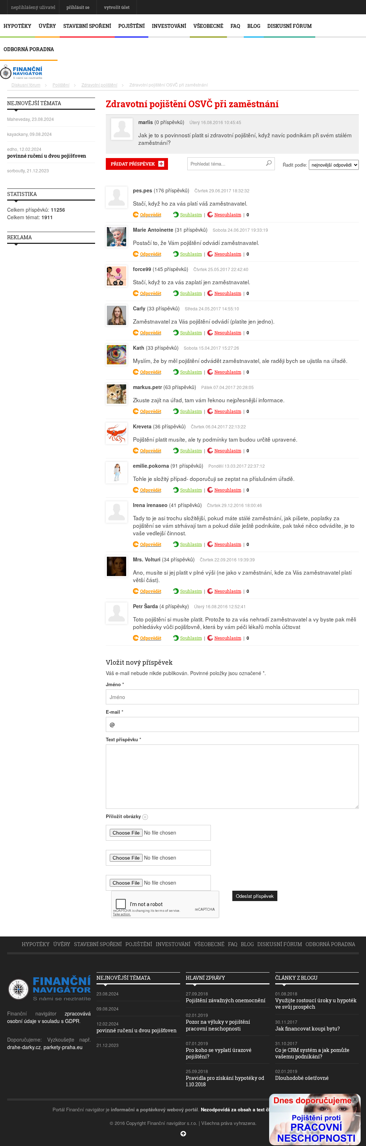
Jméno (115, 684)
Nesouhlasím (227, 214)
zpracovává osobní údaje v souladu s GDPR (49, 1017)
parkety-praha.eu (63, 1047)
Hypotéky (17, 26)
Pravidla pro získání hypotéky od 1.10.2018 (225, 1081)
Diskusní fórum (289, 26)
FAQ (235, 26)
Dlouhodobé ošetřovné (302, 1077)
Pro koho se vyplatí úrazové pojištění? (219, 1053)
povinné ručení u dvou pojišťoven (46, 155)
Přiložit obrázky (124, 816)
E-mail (114, 711)
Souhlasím (191, 214)
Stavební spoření (87, 26)
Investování (169, 26)
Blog (253, 26)
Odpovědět (150, 214)
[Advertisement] (51, 356)
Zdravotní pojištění (99, 85)
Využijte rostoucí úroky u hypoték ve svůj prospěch (316, 1003)
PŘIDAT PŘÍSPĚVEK (133, 164)
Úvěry (47, 26)
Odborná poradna (29, 49)
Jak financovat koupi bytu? (307, 1028)
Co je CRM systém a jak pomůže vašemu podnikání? (312, 1053)
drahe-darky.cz (24, 1047)
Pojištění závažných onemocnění (226, 1000)
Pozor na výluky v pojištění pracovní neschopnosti (218, 1025)
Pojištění (131, 26)
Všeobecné (208, 26)
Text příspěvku (123, 739)
